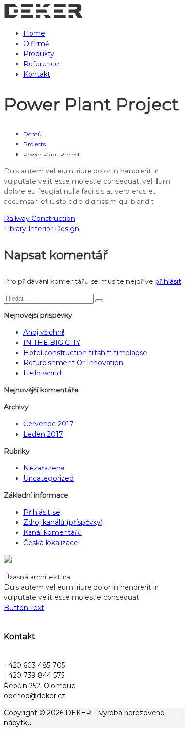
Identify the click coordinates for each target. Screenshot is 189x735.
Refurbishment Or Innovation (73, 363)
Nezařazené (44, 468)
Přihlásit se (41, 512)
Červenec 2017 (48, 424)
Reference (41, 64)
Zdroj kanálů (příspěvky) (63, 522)
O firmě (36, 43)
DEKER (78, 712)
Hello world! (43, 373)
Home (34, 33)
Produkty (38, 53)
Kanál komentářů (52, 532)
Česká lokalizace (50, 542)
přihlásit (168, 281)
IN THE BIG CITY (51, 342)
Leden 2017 (43, 434)
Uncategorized (48, 478)
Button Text (24, 607)
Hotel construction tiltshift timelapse (85, 352)
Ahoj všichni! (43, 332)
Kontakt (36, 74)
